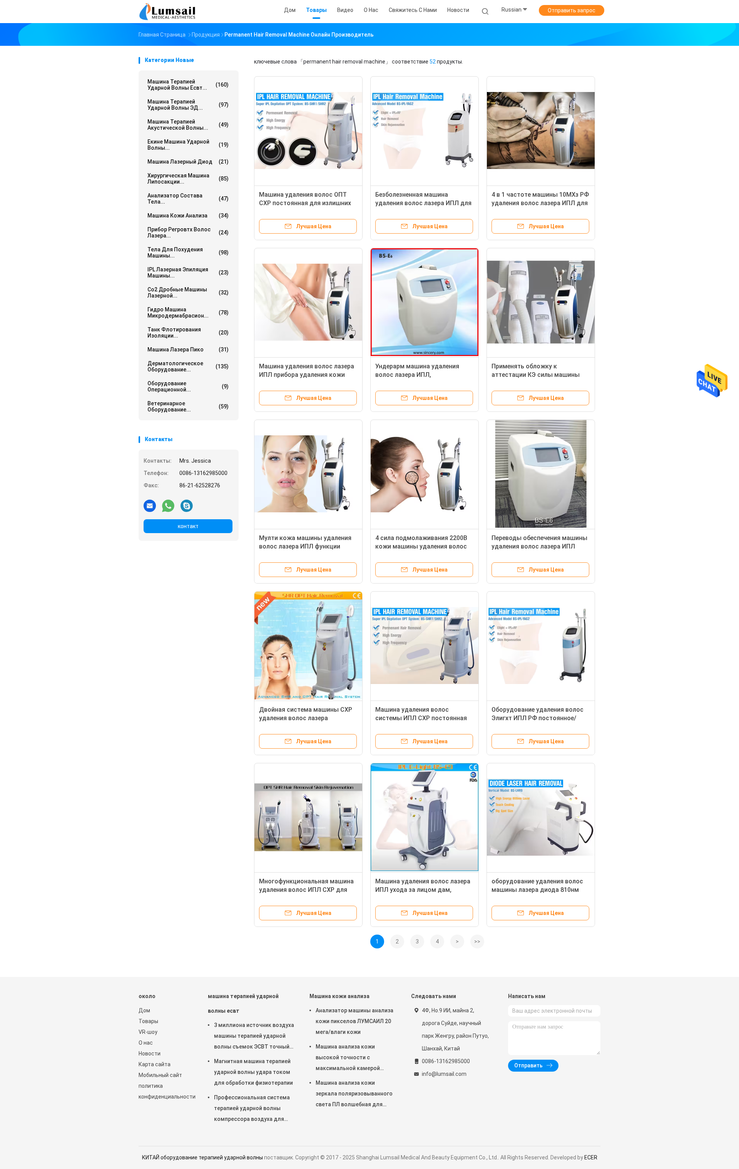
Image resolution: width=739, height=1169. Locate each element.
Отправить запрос (571, 10)
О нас (146, 1043)
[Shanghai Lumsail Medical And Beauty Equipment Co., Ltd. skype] (187, 505)
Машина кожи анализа (188, 215)
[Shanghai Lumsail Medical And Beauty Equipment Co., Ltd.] (168, 11)
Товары (148, 1021)
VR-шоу (148, 1032)
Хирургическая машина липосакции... (188, 178)
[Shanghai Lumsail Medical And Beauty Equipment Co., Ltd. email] (150, 505)
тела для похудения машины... (188, 252)
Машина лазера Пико (188, 349)
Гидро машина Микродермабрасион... (188, 312)
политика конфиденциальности (165, 1091)
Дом (144, 1010)
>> (477, 941)
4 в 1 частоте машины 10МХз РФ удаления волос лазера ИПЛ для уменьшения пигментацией (540, 203)
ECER (590, 1157)
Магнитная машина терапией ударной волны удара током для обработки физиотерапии (253, 1072)
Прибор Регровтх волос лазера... (188, 232)
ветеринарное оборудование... (188, 406)
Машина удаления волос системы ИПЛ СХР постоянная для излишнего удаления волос (422, 718)
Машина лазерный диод (188, 162)
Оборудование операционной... (188, 386)
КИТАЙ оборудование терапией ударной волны (202, 1157)
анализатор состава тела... (188, 198)
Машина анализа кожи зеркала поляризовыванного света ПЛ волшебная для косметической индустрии (354, 1095)
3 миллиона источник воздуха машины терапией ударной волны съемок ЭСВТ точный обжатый (254, 1037)
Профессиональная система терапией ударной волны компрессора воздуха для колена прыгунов (252, 1109)
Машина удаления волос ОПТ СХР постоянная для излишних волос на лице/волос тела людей (308, 203)
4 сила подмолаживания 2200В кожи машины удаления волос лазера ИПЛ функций (421, 546)
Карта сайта (155, 1064)
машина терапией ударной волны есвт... (188, 85)
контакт (188, 526)
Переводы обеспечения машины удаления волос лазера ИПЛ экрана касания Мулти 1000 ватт (540, 546)
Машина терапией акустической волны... (188, 125)
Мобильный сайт (160, 1075)
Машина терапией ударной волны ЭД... (188, 105)
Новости (150, 1053)
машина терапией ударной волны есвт (243, 1003)
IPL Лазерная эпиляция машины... (188, 272)
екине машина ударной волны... (188, 145)
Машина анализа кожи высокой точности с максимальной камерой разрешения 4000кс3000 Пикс (355, 1059)
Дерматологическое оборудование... (188, 366)
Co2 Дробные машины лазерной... (188, 292)
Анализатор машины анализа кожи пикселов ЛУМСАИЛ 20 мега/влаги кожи (354, 1021)
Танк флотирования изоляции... (188, 332)
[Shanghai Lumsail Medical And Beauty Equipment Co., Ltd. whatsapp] (168, 505)
